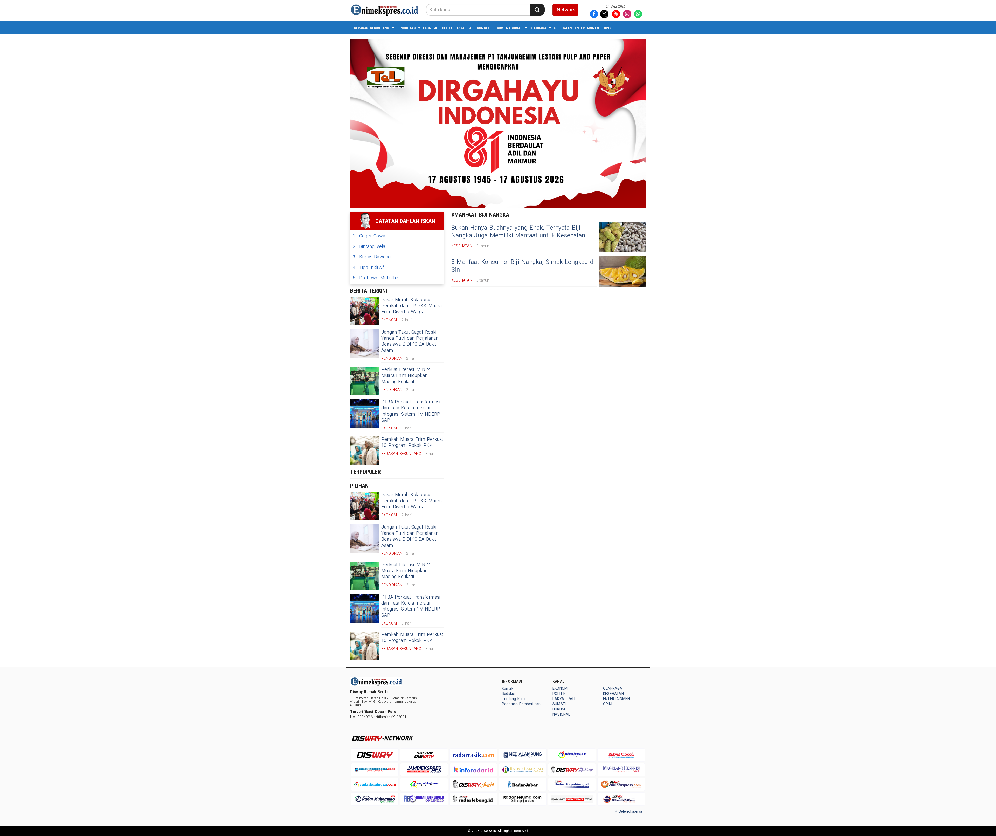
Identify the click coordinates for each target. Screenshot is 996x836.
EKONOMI (430, 28)
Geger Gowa (369, 236)
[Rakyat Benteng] (572, 799)
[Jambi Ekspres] (424, 769)
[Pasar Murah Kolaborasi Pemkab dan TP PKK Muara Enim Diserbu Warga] (364, 311)
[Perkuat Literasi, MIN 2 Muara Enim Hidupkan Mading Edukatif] (364, 381)
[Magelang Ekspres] (621, 769)
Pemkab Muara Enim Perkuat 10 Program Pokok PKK (412, 442)
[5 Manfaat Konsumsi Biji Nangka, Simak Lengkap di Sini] (622, 271)
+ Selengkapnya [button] (628, 811)
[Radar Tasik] (473, 755)
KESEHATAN (563, 28)
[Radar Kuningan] (375, 784)
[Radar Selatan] (621, 799)
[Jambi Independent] (375, 769)
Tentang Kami (513, 699)
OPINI (608, 28)
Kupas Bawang (372, 257)
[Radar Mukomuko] (375, 799)
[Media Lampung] (523, 755)
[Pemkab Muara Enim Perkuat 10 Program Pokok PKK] (364, 450)
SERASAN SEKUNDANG (371, 28)
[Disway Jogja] (473, 784)
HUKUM (497, 28)
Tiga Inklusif (368, 268)
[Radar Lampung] (523, 769)
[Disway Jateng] (572, 769)
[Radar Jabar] (523, 784)
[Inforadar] (473, 769)
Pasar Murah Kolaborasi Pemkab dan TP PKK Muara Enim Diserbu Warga (411, 306)
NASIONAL (514, 28)
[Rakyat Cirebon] (621, 755)
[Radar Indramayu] (572, 755)
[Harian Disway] (424, 755)
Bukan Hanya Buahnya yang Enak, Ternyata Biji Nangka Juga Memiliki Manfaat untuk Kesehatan (518, 231)
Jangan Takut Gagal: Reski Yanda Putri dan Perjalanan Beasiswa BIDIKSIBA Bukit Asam (410, 341)
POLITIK (446, 28)
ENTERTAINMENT (588, 28)
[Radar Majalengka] (424, 784)
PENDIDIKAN (406, 28)
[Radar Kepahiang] (572, 784)
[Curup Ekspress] (621, 784)
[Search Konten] (537, 9)
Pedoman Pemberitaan (521, 704)
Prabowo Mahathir (375, 278)
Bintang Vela (369, 247)
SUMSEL (483, 28)
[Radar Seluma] (523, 799)
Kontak (507, 688)
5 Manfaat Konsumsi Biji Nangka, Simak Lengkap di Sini (523, 266)
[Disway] (375, 755)
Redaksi (508, 693)
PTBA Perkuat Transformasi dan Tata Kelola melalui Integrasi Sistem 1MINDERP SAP (410, 411)
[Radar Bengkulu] (424, 799)
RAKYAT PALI (464, 28)
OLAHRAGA (538, 28)
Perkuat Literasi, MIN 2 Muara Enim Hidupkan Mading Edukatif (405, 375)
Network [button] (566, 9)
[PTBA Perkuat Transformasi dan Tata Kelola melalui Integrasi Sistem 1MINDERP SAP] (364, 413)
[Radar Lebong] (473, 799)
